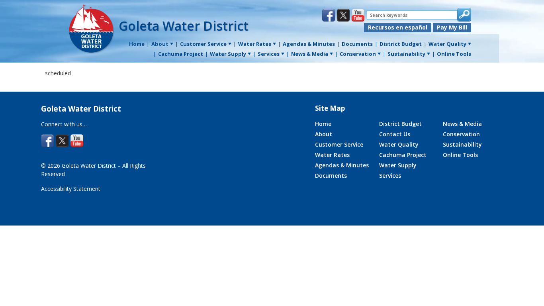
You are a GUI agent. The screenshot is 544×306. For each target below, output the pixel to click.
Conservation (461, 134)
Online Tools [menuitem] (454, 53)
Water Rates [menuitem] (254, 43)
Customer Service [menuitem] (203, 43)
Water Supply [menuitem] (228, 53)
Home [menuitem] (137, 43)
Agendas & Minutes (342, 165)
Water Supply (398, 165)
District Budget (400, 124)
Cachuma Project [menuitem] (180, 53)
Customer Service (339, 144)
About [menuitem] (159, 43)
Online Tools (460, 155)
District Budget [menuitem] (401, 43)
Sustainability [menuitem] (406, 53)
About (323, 134)
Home (323, 124)
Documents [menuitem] (357, 43)
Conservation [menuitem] (358, 53)
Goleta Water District (184, 25)
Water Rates (332, 155)
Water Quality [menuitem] (447, 43)
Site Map (330, 108)
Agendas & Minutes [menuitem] (309, 43)
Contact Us (394, 134)
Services (390, 175)
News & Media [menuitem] (309, 53)
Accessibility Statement (70, 188)
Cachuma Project (403, 155)
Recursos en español (397, 27)
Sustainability (462, 144)
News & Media (462, 124)
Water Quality (399, 144)
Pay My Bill (452, 27)
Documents (331, 175)
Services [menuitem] (269, 53)
